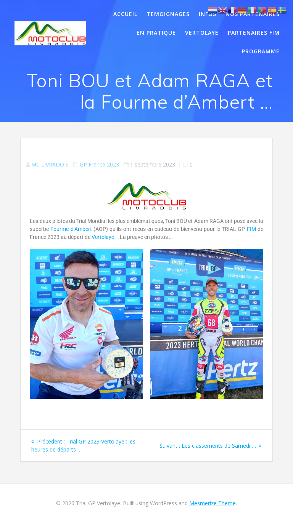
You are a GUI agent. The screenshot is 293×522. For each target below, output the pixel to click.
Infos (207, 14)
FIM (251, 229)
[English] (223, 9)
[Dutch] (213, 9)
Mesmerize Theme (212, 503)
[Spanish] (272, 9)
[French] (233, 9)
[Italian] (253, 9)
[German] (243, 9)
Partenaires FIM (254, 32)
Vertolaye (202, 32)
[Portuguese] (262, 9)
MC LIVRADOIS (50, 164)
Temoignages (168, 14)
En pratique (156, 32)
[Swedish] (282, 9)
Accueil (125, 14)
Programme (261, 51)
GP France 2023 (99, 164)
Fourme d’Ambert (71, 229)
